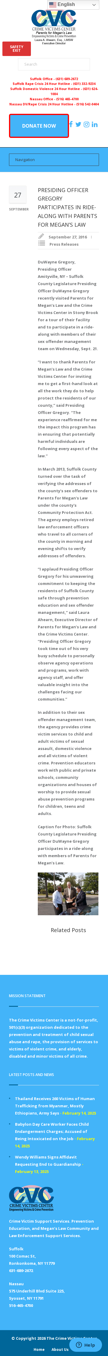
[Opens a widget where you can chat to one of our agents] (85, 1345)
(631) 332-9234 (84, 84)
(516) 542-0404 (87, 104)
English (65, 4)
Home (39, 1349)
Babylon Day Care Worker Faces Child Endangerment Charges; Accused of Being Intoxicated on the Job (52, 1131)
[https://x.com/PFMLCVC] (79, 124)
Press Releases (64, 244)
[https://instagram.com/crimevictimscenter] (87, 124)
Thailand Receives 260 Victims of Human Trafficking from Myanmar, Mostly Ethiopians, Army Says (55, 1106)
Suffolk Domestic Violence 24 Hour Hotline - (46, 89)
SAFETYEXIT (16, 48)
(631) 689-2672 (67, 79)
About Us (60, 1349)
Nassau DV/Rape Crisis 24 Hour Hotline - (42, 104)
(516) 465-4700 (67, 99)
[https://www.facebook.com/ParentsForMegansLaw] (71, 124)
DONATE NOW (39, 126)
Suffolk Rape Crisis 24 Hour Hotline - (43, 84)
